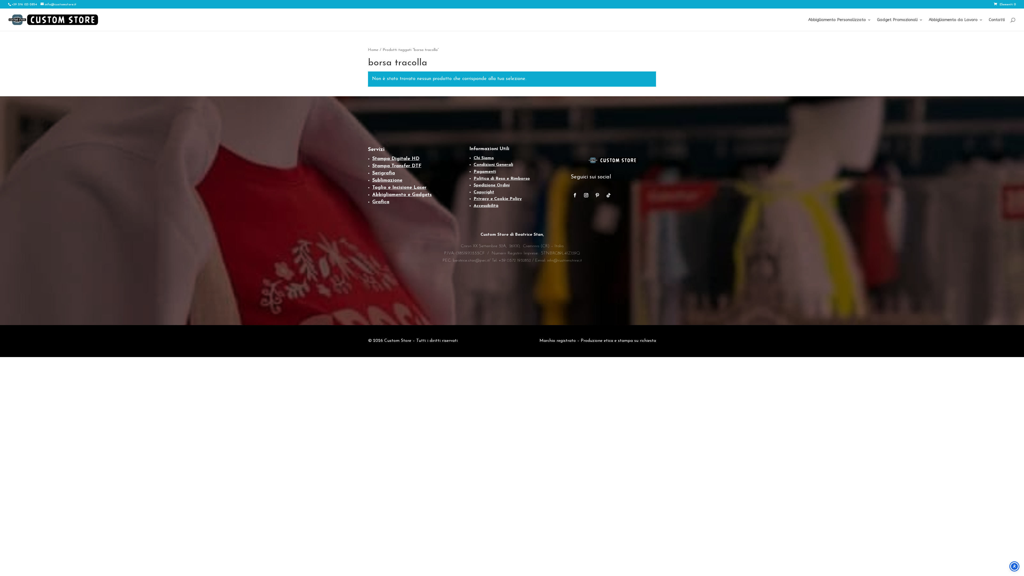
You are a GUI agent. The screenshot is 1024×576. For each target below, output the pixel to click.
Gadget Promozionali (897, 20)
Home (373, 50)
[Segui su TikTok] (608, 195)
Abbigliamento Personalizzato (837, 20)
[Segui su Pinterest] (597, 195)
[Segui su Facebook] (575, 195)
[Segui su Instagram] (586, 195)
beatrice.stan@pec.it (471, 260)
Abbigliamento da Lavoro (953, 20)
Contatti (997, 20)
